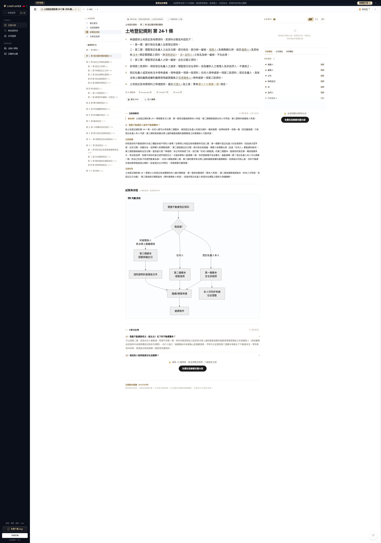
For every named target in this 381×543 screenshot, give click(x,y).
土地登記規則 (131, 24)
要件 (323, 19)
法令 (135, 54)
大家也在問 (93, 36)
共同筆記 (289, 51)
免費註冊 (15, 535)
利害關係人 (184, 77)
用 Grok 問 (177, 92)
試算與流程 (93, 32)
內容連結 (268, 51)
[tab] (60, 9)
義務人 (245, 49)
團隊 (17, 523)
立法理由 (279, 51)
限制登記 (170, 54)
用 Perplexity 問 (145, 92)
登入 (19, 540)
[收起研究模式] (375, 9)
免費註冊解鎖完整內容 (192, 368)
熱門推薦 (39, 3)
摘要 (310, 19)
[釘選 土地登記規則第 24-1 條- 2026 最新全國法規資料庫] (75, 9)
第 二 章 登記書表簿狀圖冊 (151, 24)
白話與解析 (93, 27)
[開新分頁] (84, 9)
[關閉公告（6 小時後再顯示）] (375, 3)
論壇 (7, 523)
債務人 (213, 49)
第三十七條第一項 (208, 84)
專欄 (12, 523)
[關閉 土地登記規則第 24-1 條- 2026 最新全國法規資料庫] (78, 9)
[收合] (36, 9)
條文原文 (92, 23)
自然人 (188, 54)
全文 (316, 19)
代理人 (177, 84)
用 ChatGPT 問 (162, 92)
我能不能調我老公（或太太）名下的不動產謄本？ (193, 336)
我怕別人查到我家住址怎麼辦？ (193, 355)
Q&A (22, 523)
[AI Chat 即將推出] (373, 535)
